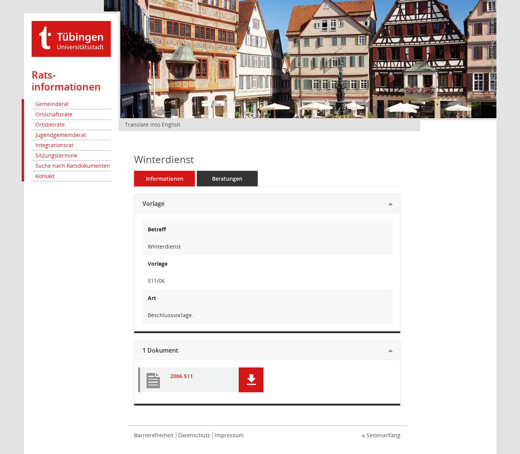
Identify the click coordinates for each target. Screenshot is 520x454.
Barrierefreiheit (154, 435)
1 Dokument (160, 350)
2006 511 (181, 376)
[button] (251, 379)
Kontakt (45, 176)
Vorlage (153, 203)
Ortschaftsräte (53, 114)
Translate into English (152, 124)
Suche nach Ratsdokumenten (72, 165)
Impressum (229, 435)
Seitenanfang (383, 435)
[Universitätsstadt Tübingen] (71, 38)
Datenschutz (194, 435)
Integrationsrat (54, 145)
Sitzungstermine (56, 155)
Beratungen (227, 178)
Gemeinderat (52, 103)
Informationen (164, 178)
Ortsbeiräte (50, 124)
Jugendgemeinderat (60, 134)
